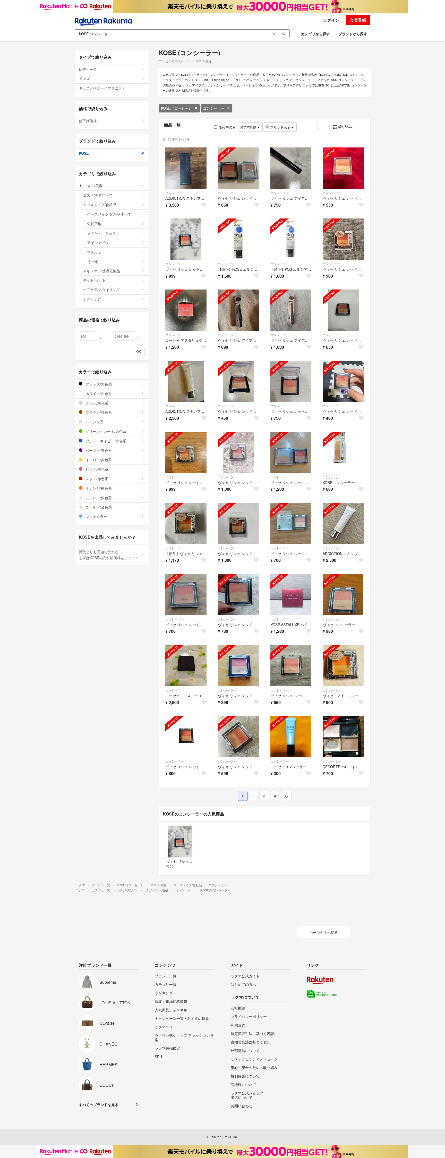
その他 (92, 261)
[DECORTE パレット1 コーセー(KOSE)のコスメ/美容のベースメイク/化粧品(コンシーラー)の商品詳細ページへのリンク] (343, 736)
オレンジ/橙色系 (98, 488)
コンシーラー (214, 108)
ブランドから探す (352, 33)
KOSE (84, 153)
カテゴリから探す (315, 33)
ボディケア (92, 299)
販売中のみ (227, 127)
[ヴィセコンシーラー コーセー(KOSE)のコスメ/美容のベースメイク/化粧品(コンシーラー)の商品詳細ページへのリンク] (343, 594)
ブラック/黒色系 (98, 384)
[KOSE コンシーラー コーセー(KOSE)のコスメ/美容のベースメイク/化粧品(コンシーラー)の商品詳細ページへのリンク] (343, 452)
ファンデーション (101, 232)
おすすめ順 (249, 127)
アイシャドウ (98, 242)
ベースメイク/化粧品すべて (109, 214)
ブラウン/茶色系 (98, 412)
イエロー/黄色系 (98, 459)
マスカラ (94, 252)
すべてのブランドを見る (98, 1104)
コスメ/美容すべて (98, 195)
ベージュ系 (94, 421)
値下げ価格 (88, 120)
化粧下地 (94, 223)
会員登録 (358, 20)
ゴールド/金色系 (98, 507)
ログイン (331, 20)
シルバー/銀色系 (98, 497)
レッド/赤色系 (96, 478)
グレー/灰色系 (96, 403)
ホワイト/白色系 (98, 393)
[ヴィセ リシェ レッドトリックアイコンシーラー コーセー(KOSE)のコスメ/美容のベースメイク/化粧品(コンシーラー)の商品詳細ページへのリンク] (238, 736)
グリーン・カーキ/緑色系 (105, 431)
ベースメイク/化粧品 (99, 204)
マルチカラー (95, 516)
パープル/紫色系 (98, 450)
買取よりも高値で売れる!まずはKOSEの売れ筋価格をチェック (109, 554)
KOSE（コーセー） (176, 108)
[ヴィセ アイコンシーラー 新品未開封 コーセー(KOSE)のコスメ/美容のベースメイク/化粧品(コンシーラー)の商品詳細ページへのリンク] (343, 665)
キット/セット (94, 280)
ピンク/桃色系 (96, 469)
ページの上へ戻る (323, 932)
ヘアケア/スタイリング (101, 289)
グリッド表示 (280, 127)
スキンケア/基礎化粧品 (101, 270)
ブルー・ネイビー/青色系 (105, 440)
